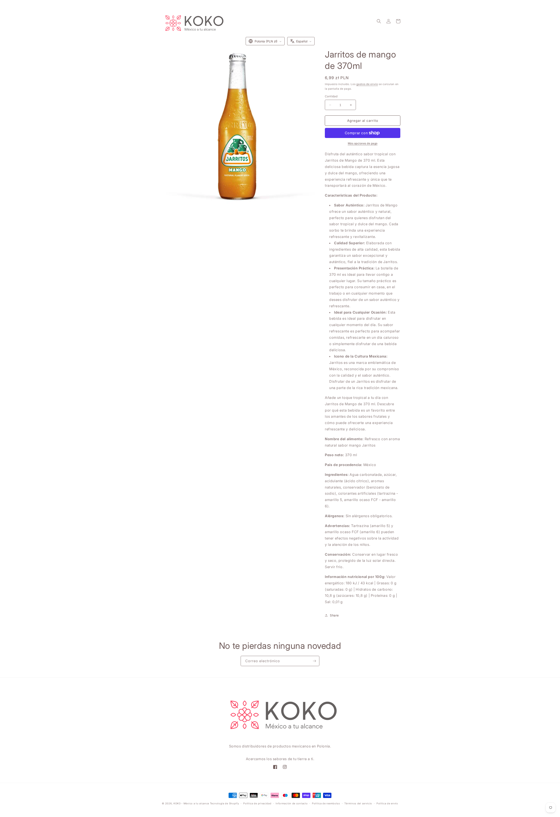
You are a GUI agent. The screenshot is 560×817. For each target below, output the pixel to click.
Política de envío (387, 803)
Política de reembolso (326, 803)
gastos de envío (367, 84)
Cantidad (331, 96)
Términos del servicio (358, 803)
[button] (379, 21)
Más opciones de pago (363, 143)
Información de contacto (292, 803)
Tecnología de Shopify (224, 803)
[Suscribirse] (314, 661)
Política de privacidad (257, 803)
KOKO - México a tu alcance (191, 803)
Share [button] (334, 615)
